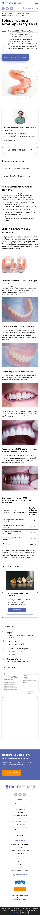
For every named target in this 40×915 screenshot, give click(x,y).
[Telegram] (7, 8)
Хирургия (20, 818)
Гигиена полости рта (20, 821)
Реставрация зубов (20, 815)
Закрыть (24, 912)
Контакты (20, 859)
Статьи (20, 864)
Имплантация (20, 804)
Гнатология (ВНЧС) (20, 833)
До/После (20, 867)
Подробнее (17, 609)
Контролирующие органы (20, 870)
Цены (20, 847)
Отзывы (20, 862)
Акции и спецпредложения (20, 844)
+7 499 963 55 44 (14, 651)
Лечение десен (20, 824)
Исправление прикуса (20, 827)
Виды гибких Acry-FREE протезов (17, 176)
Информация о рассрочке (20, 850)
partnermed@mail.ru (16, 644)
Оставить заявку (11, 772)
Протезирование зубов (20, 807)
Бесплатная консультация (15, 57)
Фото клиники (20, 853)
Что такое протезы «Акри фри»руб (18, 168)
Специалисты (20, 856)
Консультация (20, 889)
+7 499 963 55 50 (32, 8)
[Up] (36, 905)
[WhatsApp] (3, 8)
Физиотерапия (20, 830)
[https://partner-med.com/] (13, 3)
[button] (2, 593)
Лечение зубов (20, 809)
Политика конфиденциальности (20, 898)
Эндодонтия (20, 835)
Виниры (20, 812)
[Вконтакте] (11, 8)
